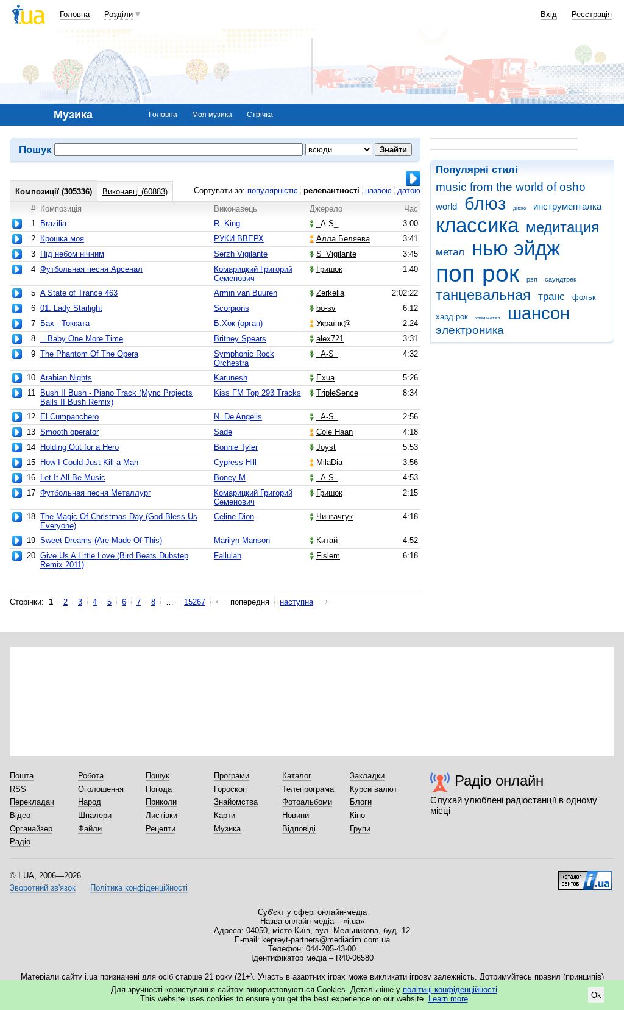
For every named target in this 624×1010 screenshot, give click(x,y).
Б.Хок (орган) (238, 323)
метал (450, 252)
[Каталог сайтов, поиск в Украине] (585, 876)
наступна (296, 601)
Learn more (448, 998)
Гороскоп (230, 789)
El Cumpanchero (69, 416)
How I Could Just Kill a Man (89, 462)
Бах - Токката (65, 323)
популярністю (272, 190)
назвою (378, 190)
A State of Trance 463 (79, 292)
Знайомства (236, 801)
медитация (562, 227)
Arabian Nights (66, 377)
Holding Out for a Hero (79, 447)
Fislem (328, 555)
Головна (75, 14)
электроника (470, 330)
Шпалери (95, 815)
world (446, 206)
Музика (227, 828)
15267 (194, 601)
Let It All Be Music (72, 477)
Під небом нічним (72, 253)
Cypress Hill (235, 462)
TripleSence (337, 392)
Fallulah (227, 555)
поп (455, 273)
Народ (89, 801)
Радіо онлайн (499, 780)
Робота (91, 775)
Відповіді (299, 828)
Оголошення (101, 789)
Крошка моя (62, 238)
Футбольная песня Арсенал (91, 269)
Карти (224, 815)
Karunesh (230, 377)
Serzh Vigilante (241, 253)
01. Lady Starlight (71, 308)
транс (551, 296)
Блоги (361, 801)
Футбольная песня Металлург (95, 492)
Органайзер (31, 828)
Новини (295, 815)
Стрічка (260, 114)
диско (519, 208)
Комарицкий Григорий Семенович (253, 274)
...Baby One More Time (81, 338)
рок (500, 273)
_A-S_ (327, 223)
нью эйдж (516, 248)
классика (477, 225)
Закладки (367, 775)
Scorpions (231, 308)
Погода (159, 789)
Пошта (22, 775)
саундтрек (560, 279)
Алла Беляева (343, 238)
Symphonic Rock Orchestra (244, 358)
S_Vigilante (336, 253)
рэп (531, 279)
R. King (227, 223)
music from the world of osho (511, 186)
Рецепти (161, 828)
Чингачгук (334, 516)
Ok (596, 995)
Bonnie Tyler (236, 447)
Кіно (357, 815)
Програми (231, 775)
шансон (539, 313)
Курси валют (373, 789)
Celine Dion (234, 516)
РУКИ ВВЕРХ (239, 238)
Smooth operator (69, 431)
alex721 (330, 338)
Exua (325, 377)
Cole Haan (334, 431)
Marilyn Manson (242, 540)
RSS (18, 789)
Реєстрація (592, 14)
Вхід (549, 14)
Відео (20, 815)
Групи (360, 828)
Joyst (326, 447)
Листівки (161, 815)
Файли (90, 828)
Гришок (329, 269)
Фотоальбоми (307, 801)
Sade (223, 431)
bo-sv (326, 308)
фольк (584, 297)
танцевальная (483, 295)
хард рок (452, 316)
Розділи (118, 14)
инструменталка (567, 206)
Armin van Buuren (245, 292)
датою (408, 190)
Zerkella (330, 292)
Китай (327, 540)
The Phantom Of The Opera (89, 353)
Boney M (230, 477)
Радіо (20, 841)
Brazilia (53, 223)
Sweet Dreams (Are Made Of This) (101, 540)
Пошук (157, 775)
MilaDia (329, 462)
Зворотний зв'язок (43, 887)
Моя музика (212, 114)
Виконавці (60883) (135, 191)
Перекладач (32, 801)
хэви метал (487, 318)
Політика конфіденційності (139, 887)
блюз (485, 203)
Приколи (161, 801)
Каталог (296, 775)
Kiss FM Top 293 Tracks (257, 392)
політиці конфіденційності (450, 989)
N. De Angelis (238, 416)
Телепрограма (308, 789)
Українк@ (333, 323)
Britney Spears (240, 338)
